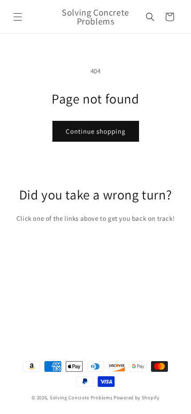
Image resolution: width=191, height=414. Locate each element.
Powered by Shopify (136, 397)
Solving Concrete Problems (81, 397)
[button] (18, 17)
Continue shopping (96, 131)
